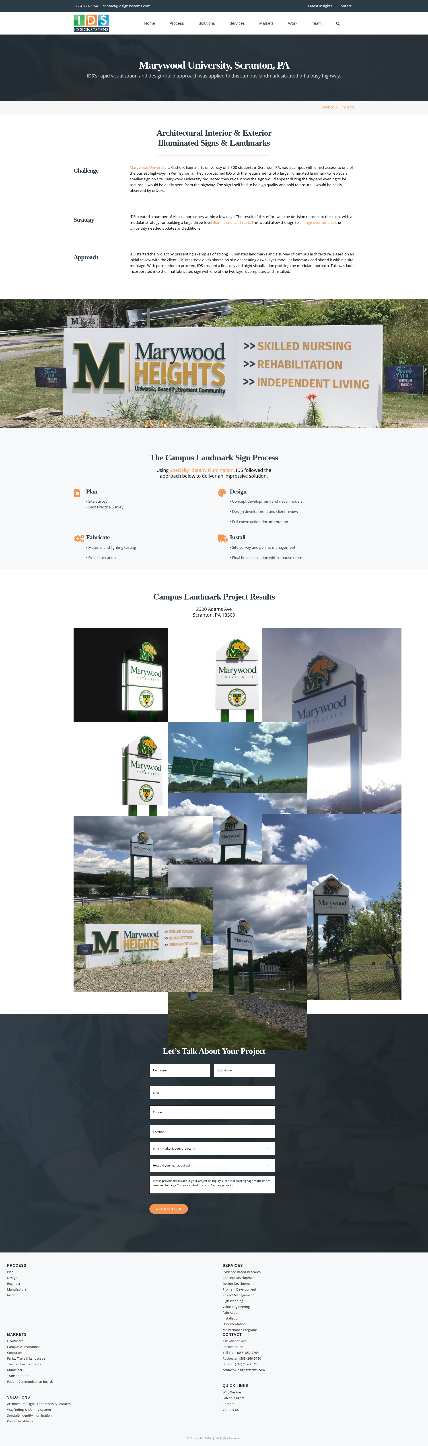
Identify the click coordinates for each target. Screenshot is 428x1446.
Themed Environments (24, 1364)
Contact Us (231, 1409)
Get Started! (168, 1209)
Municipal (14, 1370)
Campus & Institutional (24, 1347)
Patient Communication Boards (30, 1381)
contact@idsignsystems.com (126, 6)
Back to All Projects (338, 107)
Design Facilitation (21, 1421)
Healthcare (15, 1341)
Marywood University (148, 167)
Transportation (18, 1376)
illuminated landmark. (232, 222)
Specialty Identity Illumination (202, 470)
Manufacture (17, 1289)
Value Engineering (236, 1307)
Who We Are (232, 1392)
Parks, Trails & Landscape (26, 1358)
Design (12, 1278)
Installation (231, 1318)
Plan (10, 1272)
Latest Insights (233, 1398)
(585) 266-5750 (250, 1358)
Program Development (239, 1289)
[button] (338, 23)
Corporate (14, 1352)
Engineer (14, 1283)
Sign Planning (233, 1301)
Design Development (238, 1283)
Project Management (238, 1295)
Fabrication (231, 1312)
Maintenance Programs (240, 1330)
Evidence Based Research (242, 1272)
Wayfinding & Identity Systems (29, 1409)
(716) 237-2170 (246, 1364)
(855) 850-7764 (86, 6)
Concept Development (239, 1278)
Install (11, 1295)
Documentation (234, 1324)
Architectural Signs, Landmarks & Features (39, 1404)
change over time (315, 222)
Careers (228, 1404)
